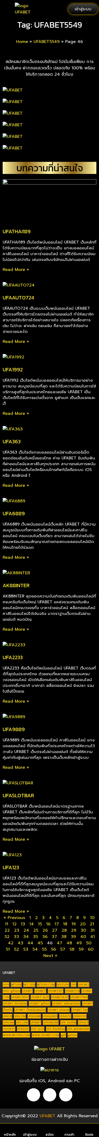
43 (20, 943)
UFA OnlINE (68, 1022)
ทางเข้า (69, 1134)
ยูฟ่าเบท (72, 1035)
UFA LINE (22, 1022)
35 (35, 937)
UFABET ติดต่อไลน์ (15, 1003)
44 (30, 943)
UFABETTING (79, 997)
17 (57, 924)
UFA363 (12, 441)
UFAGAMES (50, 1016)
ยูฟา (63, 1035)
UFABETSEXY (20, 997)
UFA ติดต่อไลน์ (55, 1029)
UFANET (35, 1022)
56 (53, 949)
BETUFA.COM (46, 984)
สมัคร (49, 1134)
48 (69, 943)
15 (40, 924)
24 (26, 930)
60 (90, 949)
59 (81, 949)
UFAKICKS (80, 1016)
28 (64, 930)
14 (31, 924)
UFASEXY (9, 1029)
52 (16, 949)
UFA (73, 984)
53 (25, 949)
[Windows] (65, 1094)
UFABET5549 (47, 41)
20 (83, 924)
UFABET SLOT (40, 997)
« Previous (14, 918)
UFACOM (20, 1016)
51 (8, 949)
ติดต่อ (89, 1134)
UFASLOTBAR (18, 795)
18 (65, 924)
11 (6, 924)
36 (45, 937)
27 (54, 930)
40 (83, 937)
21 (92, 924)
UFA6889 (14, 513)
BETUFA (16, 984)
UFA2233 (13, 657)
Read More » (16, 269)
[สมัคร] (49, 1129)
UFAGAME (34, 1016)
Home (22, 41)
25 (35, 930)
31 (92, 930)
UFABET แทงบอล (59, 1010)
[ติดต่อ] (89, 1129)
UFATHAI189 (17, 231)
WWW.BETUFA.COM (16, 1035)
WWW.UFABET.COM (45, 1035)
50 (88, 943)
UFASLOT (23, 1029)
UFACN (7, 1016)
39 (73, 937)
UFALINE (8, 1022)
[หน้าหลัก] (10, 1129)
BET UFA (29, 984)
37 (54, 937)
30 (83, 930)
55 (44, 949)
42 (10, 943)
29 (73, 930)
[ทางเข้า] (69, 1129)
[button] (7, 9)
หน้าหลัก (10, 1134)
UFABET (27, 991)
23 (16, 930)
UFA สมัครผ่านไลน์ (78, 1029)
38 (64, 937)
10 (92, 918)
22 (7, 930)
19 (74, 924)
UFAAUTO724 (18, 298)
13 (23, 924)
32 (7, 937)
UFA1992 (13, 369)
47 (59, 943)
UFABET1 (40, 991)
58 (71, 949)
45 (40, 943)
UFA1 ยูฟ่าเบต (11, 991)
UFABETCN (72, 991)
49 (79, 943)
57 (62, 949)
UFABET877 (55, 991)
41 (92, 937)
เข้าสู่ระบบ (30, 1134)
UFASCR (83, 1022)
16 (48, 924)
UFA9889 (14, 729)
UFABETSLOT (60, 997)
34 (26, 937)
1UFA (6, 984)
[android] (33, 1094)
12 (14, 924)
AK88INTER (16, 585)
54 (35, 949)
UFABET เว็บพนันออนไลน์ (30, 1010)
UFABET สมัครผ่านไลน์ (66, 1003)
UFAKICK (65, 1016)
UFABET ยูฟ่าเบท (39, 1003)
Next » (50, 956)
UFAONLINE (51, 1022)
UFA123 (11, 867)
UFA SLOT (37, 1029)
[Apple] (49, 1094)
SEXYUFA (62, 984)
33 (16, 937)
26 (45, 930)
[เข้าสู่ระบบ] (30, 1129)
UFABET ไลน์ (79, 1010)
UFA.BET (83, 984)
